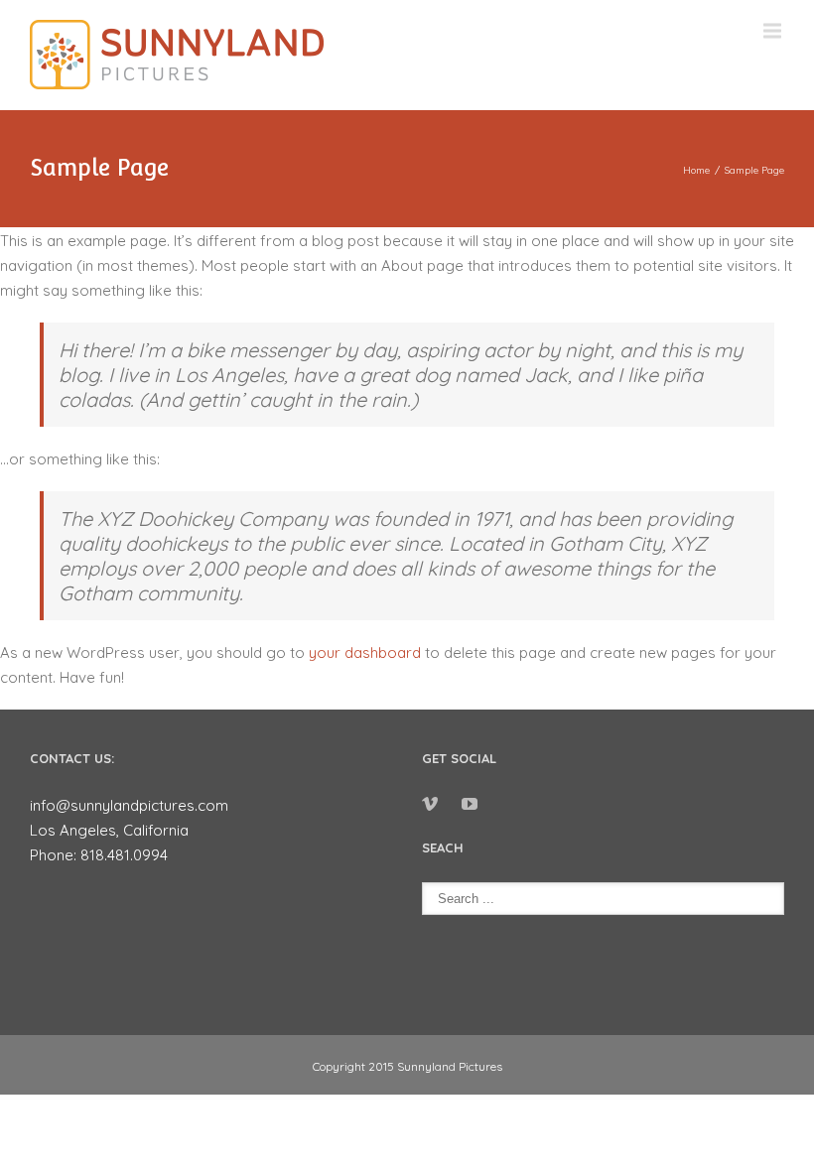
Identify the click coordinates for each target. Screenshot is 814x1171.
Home (696, 170)
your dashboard (365, 652)
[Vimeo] (430, 804)
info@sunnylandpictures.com (129, 805)
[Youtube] (469, 804)
